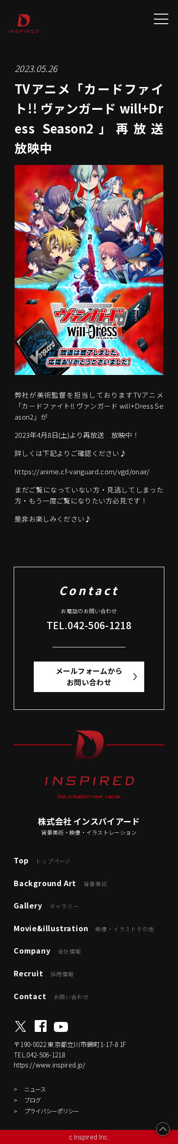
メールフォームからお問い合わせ (89, 676)
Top (42, 860)
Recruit (44, 973)
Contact (51, 995)
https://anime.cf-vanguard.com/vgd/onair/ (82, 471)
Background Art (60, 882)
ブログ (32, 1100)
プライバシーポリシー (51, 1111)
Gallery (46, 905)
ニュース (35, 1089)
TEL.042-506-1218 (89, 625)
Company (47, 950)
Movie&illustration (84, 928)
